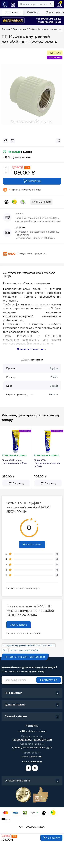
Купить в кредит (41, 201)
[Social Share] (58, 140)
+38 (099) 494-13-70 (48, 22)
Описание (33, 12)
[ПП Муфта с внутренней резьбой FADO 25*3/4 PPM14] (32, 94)
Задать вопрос (18, 624)
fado (5, 650)
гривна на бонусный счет (25, 189)
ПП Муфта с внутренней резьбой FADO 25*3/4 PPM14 (28, 645)
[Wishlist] (12, 140)
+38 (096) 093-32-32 (48, 18)
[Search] (51, 4)
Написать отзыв (32, 544)
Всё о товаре (12, 12)
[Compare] (5, 140)
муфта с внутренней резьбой (25, 650)
